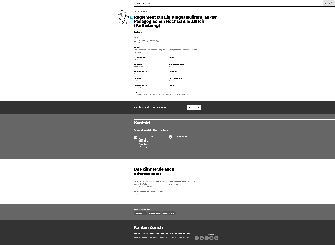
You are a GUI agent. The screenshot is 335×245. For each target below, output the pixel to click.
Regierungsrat (155, 213)
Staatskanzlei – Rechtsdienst (152, 130)
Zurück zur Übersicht (145, 11)
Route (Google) (144, 144)
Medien (164, 234)
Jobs (189, 234)
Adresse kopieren (145, 147)
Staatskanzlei (169, 213)
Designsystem (154, 237)
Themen (137, 3)
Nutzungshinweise (183, 237)
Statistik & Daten (177, 234)
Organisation (147, 3)
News (145, 234)
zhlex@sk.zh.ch (180, 136)
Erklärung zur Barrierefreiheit (168, 237)
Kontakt (137, 234)
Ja (190, 107)
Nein (197, 107)
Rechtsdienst (140, 213)
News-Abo (154, 234)
